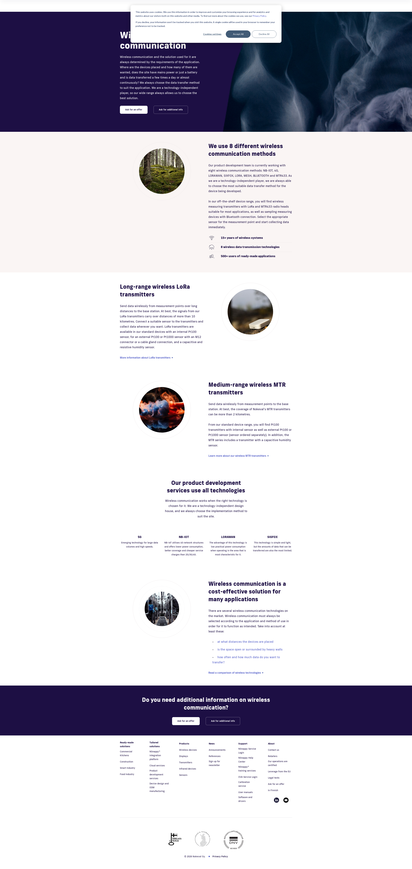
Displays (183, 756)
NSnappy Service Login (247, 750)
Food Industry (127, 774)
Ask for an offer (133, 109)
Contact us (273, 749)
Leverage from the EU (279, 771)
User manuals (245, 792)
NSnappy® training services (247, 768)
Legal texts (273, 777)
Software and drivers (245, 799)
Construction (126, 761)
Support (242, 743)
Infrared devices (187, 768)
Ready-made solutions (127, 744)
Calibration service (244, 784)
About (271, 743)
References (214, 756)
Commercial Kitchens (126, 753)
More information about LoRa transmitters (145, 357)
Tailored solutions (155, 744)
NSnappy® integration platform (155, 755)
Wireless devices (188, 749)
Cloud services (157, 765)
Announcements (217, 749)
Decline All (264, 34)
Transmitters (185, 762)
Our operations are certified (277, 763)
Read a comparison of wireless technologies (234, 672)
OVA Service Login (247, 777)
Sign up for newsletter (214, 763)
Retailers (272, 756)
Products (184, 743)
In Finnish (273, 790)
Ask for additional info (171, 109)
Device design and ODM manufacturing (159, 787)
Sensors (183, 775)
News (212, 743)
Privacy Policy (259, 15)
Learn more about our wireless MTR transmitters (237, 455)
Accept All (238, 34)
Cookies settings (212, 34)
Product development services (156, 774)
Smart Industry (127, 767)
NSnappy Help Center (245, 759)
